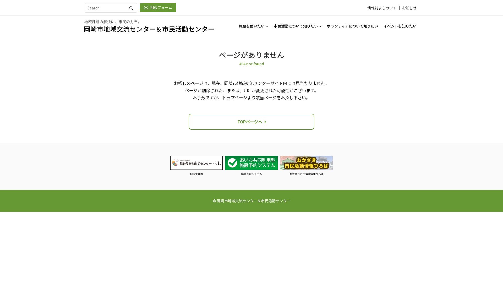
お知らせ (409, 7)
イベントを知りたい (400, 26)
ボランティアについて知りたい (352, 26)
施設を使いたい (252, 26)
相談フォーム (161, 7)
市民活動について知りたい (296, 26)
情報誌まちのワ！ (382, 7)
